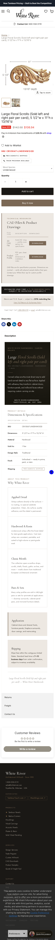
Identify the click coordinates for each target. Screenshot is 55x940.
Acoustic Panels (12, 827)
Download (37, 243)
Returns (8, 697)
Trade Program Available (17, 161)
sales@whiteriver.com (14, 785)
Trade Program (11, 853)
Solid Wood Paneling (14, 835)
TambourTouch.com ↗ (16, 798)
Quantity (5, 176)
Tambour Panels (13, 812)
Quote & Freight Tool (13, 868)
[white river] (27, 14)
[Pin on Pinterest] (19, 324)
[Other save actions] (24, 933)
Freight (8, 705)
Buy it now (27, 203)
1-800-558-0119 (22, 310)
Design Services (12, 850)
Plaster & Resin (11, 831)
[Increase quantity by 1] (26, 181)
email (33, 310)
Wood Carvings (12, 823)
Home (4, 35)
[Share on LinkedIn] (14, 324)
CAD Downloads (12, 861)
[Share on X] (9, 324)
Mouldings (10, 819)
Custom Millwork (12, 857)
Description (10, 336)
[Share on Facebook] (3, 324)
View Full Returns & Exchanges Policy (27, 302)
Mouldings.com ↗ (37, 798)
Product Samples (12, 865)
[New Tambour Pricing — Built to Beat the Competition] (27, 3)
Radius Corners (13, 816)
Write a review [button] (27, 749)
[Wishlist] (45, 11)
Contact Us (10, 714)
